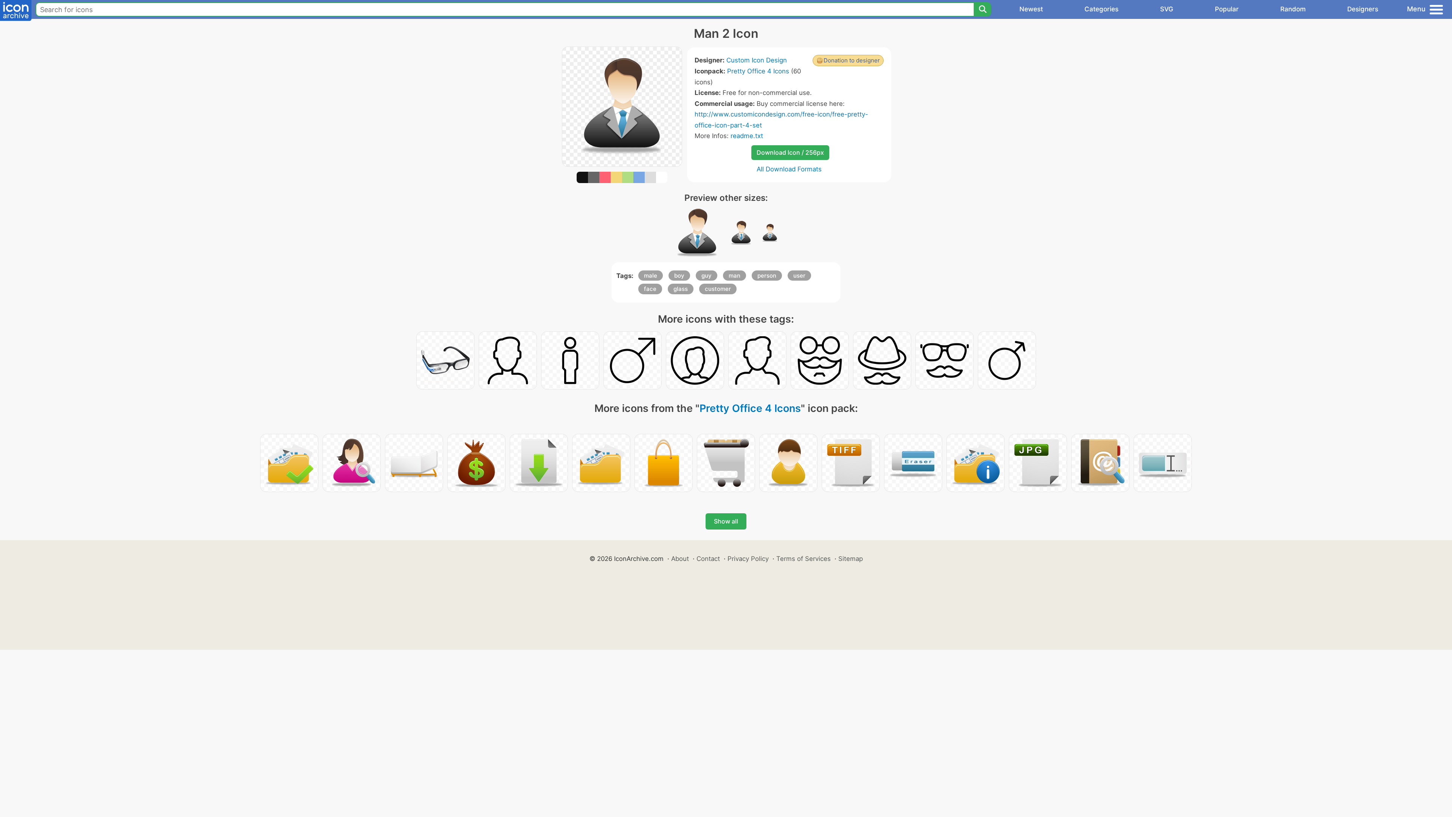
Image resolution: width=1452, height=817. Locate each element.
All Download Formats (789, 169)
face (650, 288)
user (799, 275)
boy (679, 275)
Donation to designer (852, 60)
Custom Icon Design (756, 60)
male (650, 275)
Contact (708, 558)
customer (718, 288)
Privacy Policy (748, 558)
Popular (1227, 9)
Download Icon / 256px (790, 152)
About (680, 558)
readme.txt (747, 136)
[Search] (982, 9)
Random (1293, 9)
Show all (726, 521)
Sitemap (850, 558)
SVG (1166, 9)
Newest (1031, 9)
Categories (1101, 9)
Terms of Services (803, 558)
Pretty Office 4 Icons (758, 71)
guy (706, 275)
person (766, 275)
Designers (1362, 9)
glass (680, 288)
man (734, 275)
